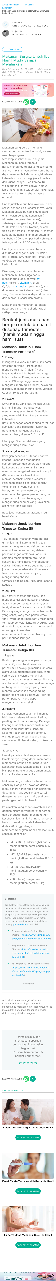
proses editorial (20, 924)
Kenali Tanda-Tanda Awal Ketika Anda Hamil (28, 1181)
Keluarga (29, 4)
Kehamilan (7, 7)
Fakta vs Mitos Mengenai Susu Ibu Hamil (28, 1235)
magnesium (20, 286)
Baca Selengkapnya (28, 1137)
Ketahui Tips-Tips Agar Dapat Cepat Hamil (28, 1127)
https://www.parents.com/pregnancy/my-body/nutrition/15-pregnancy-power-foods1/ (31, 971)
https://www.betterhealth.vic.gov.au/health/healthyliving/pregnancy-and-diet (31, 953)
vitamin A (26, 282)
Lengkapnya (28, 983)
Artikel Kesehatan (11, 4)
